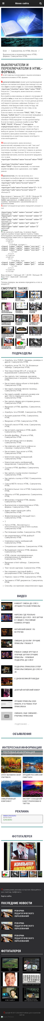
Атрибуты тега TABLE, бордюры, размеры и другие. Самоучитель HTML (24, 361)
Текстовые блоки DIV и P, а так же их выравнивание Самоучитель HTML (20, 372)
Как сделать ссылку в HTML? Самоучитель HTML (23, 479)
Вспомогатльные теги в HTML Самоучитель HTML (23, 490)
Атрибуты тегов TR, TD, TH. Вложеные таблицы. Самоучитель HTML (21, 366)
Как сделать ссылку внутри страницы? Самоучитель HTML (21, 474)
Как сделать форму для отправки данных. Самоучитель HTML (23, 402)
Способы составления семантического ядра (24, 586)
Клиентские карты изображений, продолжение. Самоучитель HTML (19, 463)
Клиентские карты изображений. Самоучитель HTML (19, 458)
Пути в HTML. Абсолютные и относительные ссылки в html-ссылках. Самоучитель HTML (21, 526)
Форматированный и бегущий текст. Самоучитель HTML (20, 517)
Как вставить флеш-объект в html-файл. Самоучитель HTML (22, 384)
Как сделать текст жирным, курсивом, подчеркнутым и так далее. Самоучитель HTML (22, 378)
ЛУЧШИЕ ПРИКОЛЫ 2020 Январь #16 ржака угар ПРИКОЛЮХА (25, 704)
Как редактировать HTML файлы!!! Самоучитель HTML (19, 536)
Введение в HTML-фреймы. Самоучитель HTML (23, 407)
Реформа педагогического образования (24, 913)
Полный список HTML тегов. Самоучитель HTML (23, 425)
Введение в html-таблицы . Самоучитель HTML (22, 563)
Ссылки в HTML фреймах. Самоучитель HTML (22, 468)
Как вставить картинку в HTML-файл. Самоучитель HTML (21, 431)
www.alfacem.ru (9, 816)
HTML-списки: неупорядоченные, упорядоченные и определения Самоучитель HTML (19, 557)
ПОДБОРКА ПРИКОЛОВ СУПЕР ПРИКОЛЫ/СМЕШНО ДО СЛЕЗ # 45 (28, 669)
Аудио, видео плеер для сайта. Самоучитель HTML (18, 511)
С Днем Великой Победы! (26, 679)
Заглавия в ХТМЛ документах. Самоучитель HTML (24, 581)
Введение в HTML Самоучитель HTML (21, 421)
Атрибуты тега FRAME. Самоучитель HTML (23, 412)
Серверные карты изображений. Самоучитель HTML (19, 542)
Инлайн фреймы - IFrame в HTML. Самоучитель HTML (19, 436)
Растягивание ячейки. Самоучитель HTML (23, 532)
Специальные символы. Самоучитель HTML (24, 546)
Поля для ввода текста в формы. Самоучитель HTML (19, 442)
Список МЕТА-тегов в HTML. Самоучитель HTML (23, 484)
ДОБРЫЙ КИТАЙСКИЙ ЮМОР (27, 690)
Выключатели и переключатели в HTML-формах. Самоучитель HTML (22, 506)
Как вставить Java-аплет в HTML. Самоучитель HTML (19, 452)
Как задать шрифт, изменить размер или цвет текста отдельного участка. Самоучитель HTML (22, 396)
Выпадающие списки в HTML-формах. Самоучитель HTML (21, 551)
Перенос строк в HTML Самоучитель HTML (23, 577)
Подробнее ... (22, 724)
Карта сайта (6, 896)
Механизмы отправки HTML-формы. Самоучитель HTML (20, 501)
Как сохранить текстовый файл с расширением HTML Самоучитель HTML (22, 572)
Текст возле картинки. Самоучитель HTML (23, 568)
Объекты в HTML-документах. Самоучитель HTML (23, 495)
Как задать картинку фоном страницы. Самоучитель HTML (21, 390)
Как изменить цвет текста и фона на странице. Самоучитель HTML (20, 447)
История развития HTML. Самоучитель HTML (21, 416)
